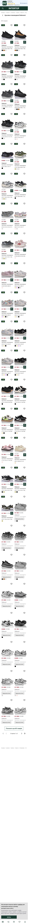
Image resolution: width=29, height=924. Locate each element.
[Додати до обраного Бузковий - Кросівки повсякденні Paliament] (11, 292)
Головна (3, 12)
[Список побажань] (19, 921)
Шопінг (8, 12)
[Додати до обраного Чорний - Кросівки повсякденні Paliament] (11, 25)
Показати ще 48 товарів (14, 728)
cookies (20, 904)
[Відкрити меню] (8, 921)
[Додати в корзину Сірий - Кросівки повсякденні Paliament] (11, 71)
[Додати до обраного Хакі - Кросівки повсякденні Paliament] (24, 143)
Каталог (13, 12)
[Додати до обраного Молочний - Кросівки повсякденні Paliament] (24, 263)
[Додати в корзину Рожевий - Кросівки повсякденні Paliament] (24, 220)
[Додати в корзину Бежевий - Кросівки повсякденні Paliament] (24, 454)
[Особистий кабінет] (25, 921)
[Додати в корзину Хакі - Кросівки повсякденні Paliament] (24, 160)
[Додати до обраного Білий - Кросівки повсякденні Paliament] (11, 583)
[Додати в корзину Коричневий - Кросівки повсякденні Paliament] (24, 42)
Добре (9, 917)
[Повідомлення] (25, 8)
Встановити (23, 3)
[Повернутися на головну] (14, 8)
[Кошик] (13, 921)
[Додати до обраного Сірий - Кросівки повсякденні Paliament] (11, 55)
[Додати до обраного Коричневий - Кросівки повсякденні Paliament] (24, 25)
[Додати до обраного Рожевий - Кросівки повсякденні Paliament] (24, 203)
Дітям (18, 12)
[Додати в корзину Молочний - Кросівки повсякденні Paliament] (24, 280)
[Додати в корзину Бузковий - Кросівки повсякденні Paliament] (11, 309)
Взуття (22, 12)
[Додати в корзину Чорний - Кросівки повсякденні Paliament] (11, 42)
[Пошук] (2, 8)
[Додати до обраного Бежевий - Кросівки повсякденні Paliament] (24, 437)
